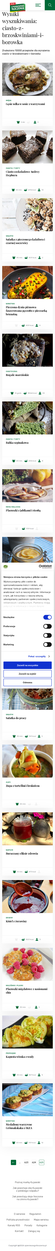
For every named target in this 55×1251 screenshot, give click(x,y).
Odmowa (27, 682)
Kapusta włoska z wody (20, 1056)
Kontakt (19, 1231)
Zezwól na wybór (27, 674)
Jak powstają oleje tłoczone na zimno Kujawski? (27, 1198)
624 (34, 1162)
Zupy (8, 782)
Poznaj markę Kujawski (27, 1182)
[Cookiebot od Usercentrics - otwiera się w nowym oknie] (39, 567)
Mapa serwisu (41, 1219)
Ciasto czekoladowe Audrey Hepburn (22, 173)
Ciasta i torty (13, 168)
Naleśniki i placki (14, 985)
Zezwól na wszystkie (27, 665)
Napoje (9, 850)
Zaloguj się (34, 1231)
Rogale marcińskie (17, 375)
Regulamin (35, 1214)
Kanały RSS (14, 1225)
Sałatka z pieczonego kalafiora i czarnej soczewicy (25, 241)
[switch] (47, 626)
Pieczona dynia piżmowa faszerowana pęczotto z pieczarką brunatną (26, 310)
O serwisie (19, 1214)
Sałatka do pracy (16, 718)
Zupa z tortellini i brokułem (23, 786)
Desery (9, 918)
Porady (28, 1225)
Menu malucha (13, 507)
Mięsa (8, 100)
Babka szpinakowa (17, 442)
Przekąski (11, 1053)
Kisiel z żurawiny (16, 921)
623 (26, 1162)
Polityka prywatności (17, 1219)
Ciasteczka (11, 371)
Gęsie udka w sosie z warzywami (25, 104)
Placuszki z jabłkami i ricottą (23, 510)
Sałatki (9, 236)
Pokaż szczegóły (37, 656)
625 (42, 1162)
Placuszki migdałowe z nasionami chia (26, 990)
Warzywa (10, 304)
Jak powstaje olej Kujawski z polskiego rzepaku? (27, 1189)
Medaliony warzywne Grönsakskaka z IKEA (19, 1126)
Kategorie (42, 1225)
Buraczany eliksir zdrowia (22, 853)
